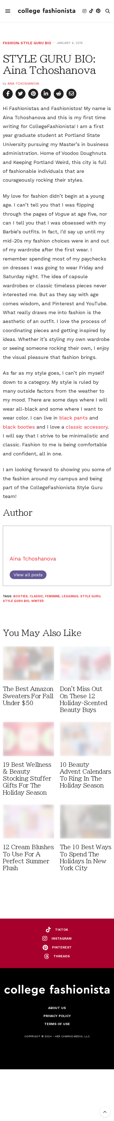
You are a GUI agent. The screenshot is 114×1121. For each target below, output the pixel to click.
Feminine (52, 596)
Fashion (11, 43)
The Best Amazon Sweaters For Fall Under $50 (28, 696)
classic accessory (87, 427)
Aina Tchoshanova (23, 83)
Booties (20, 596)
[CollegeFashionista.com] (46, 11)
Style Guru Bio (35, 43)
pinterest (62, 947)
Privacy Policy (57, 1016)
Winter (37, 601)
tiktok (61, 930)
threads (61, 956)
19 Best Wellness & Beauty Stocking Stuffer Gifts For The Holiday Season (27, 779)
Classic (36, 596)
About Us (57, 1008)
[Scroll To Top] (105, 1112)
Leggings (70, 596)
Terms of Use (57, 1024)
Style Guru (90, 596)
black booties (19, 427)
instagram (61, 938)
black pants (73, 418)
